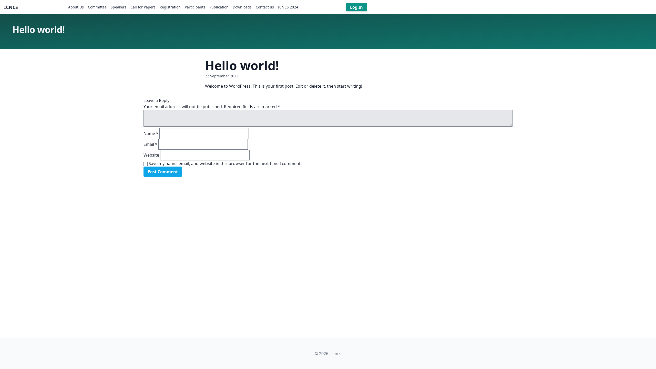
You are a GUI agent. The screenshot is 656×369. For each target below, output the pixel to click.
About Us (76, 7)
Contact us (265, 7)
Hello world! (242, 65)
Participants (195, 7)
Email (150, 144)
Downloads (242, 7)
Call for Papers (143, 7)
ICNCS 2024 (288, 7)
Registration (170, 7)
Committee (97, 7)
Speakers (118, 7)
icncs (11, 7)
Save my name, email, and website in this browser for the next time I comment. (225, 163)
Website (151, 155)
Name (151, 133)
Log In (356, 7)
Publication (219, 7)
